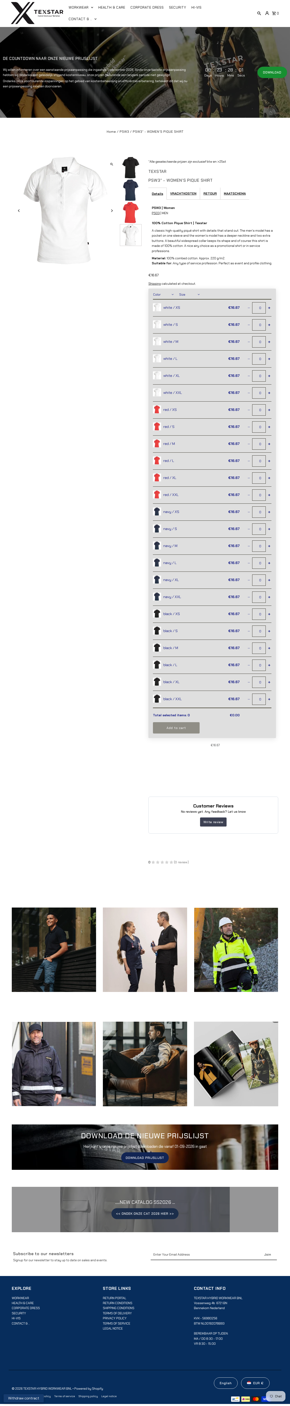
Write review (213, 822)
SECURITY (19, 1313)
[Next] (111, 211)
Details (157, 194)
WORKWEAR (20, 1298)
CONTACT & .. (21, 1323)
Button (145, 1068)
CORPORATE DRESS (26, 1308)
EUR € (258, 1383)
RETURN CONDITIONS (117, 1303)
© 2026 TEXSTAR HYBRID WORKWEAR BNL (42, 1388)
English (226, 1383)
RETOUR (210, 193)
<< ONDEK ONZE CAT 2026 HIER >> (145, 1214)
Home (111, 132)
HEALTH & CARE (23, 1303)
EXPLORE (53, 954)
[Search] (259, 13)
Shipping (154, 284)
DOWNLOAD (272, 72)
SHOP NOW (145, 954)
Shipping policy (88, 1396)
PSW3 (124, 132)
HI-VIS (16, 1318)
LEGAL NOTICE (113, 1328)
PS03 (156, 213)
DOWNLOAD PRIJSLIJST (145, 1158)
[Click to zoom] (111, 164)
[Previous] (19, 211)
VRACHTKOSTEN (183, 193)
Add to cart (176, 728)
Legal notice (109, 1396)
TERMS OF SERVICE (116, 1323)
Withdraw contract (23, 1398)
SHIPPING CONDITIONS (118, 1308)
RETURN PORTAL (114, 1298)
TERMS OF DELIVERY (117, 1313)
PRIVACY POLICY (115, 1318)
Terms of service (64, 1396)
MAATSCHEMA (235, 193)
